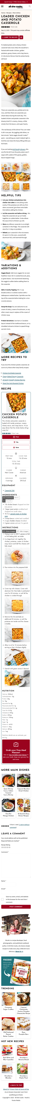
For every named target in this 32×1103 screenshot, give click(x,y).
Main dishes (16, 13)
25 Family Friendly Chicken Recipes (14, 380)
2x (7, 500)
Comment (5, 852)
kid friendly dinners (19, 149)
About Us (6, 1089)
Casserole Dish (9, 490)
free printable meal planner (18, 755)
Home (3, 13)
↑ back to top (16, 1085)
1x (4, 500)
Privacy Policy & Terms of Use (19, 1089)
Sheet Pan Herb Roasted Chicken (13, 383)
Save (17, 447)
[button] (2, 27)
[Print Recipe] (21, 37)
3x (10, 500)
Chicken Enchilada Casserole (12, 373)
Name (3, 881)
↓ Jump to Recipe (10, 37)
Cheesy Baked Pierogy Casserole (13, 376)
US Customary (8, 497)
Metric (17, 497)
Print (17, 437)
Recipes (9, 13)
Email (3, 889)
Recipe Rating (5, 845)
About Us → (19, 951)
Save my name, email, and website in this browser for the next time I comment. (17, 899)
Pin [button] (17, 442)
